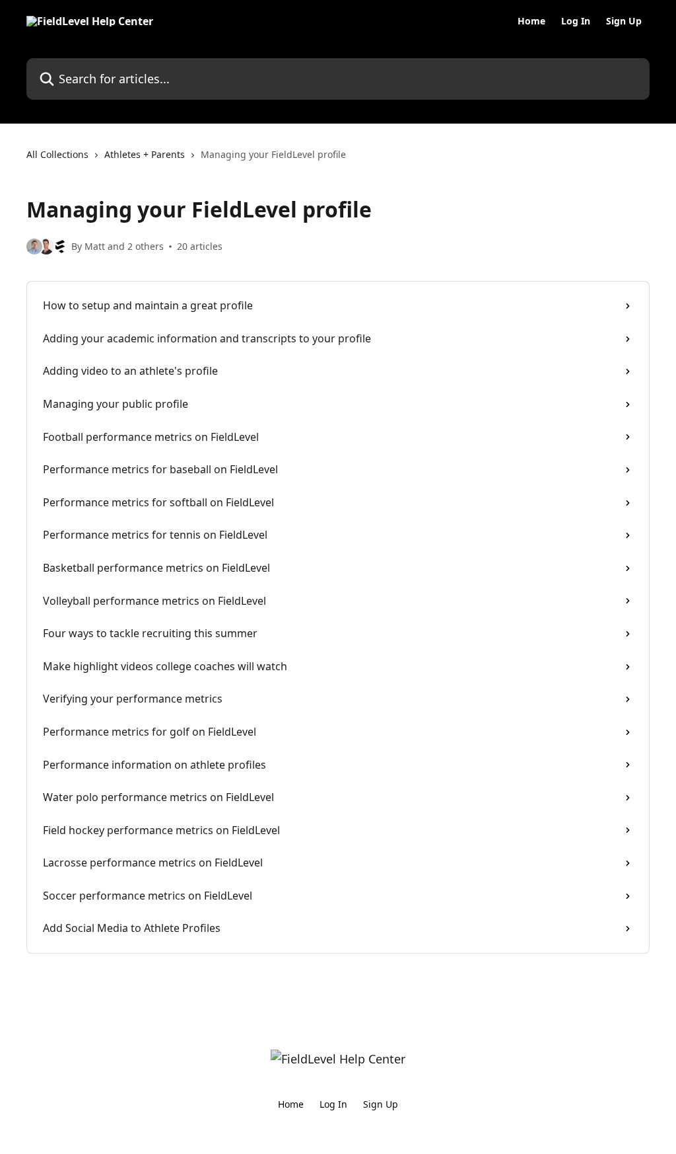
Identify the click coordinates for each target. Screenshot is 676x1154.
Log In (575, 21)
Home (531, 21)
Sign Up (624, 21)
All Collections (57, 154)
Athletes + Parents (144, 154)
